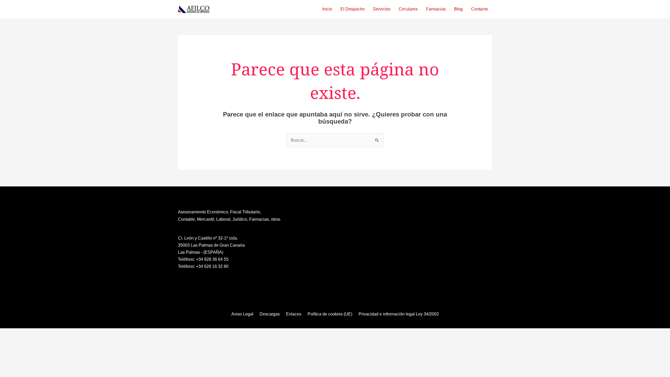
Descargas (270, 314)
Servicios (381, 9)
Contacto (479, 9)
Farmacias (436, 9)
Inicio (327, 9)
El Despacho (352, 9)
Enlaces (293, 314)
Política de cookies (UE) (330, 314)
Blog (458, 9)
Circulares (408, 9)
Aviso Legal (242, 314)
